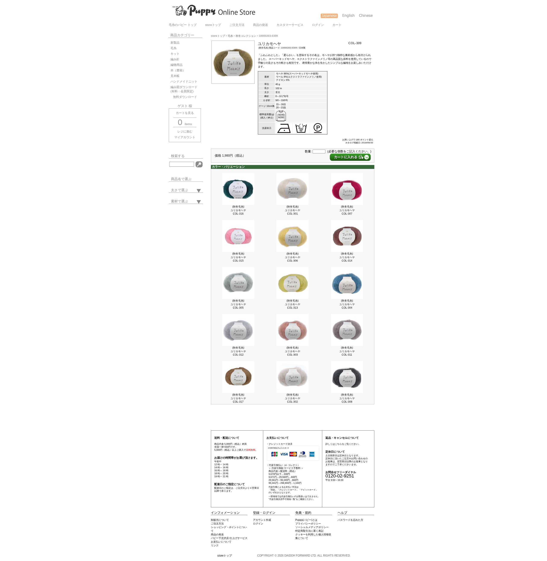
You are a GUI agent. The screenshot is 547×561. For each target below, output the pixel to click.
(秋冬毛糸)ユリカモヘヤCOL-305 (238, 304)
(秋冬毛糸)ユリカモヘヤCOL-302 (292, 398)
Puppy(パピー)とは (306, 519)
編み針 (175, 59)
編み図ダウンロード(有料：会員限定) (184, 89)
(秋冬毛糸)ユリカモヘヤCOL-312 (238, 351)
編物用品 (176, 64)
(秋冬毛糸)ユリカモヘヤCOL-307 (347, 210)
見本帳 (175, 76)
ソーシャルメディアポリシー (312, 527)
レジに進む (184, 131)
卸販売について (220, 519)
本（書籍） (178, 70)
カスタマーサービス (289, 25)
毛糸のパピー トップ (183, 25)
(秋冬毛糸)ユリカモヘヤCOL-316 (238, 210)
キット (175, 53)
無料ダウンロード (184, 97)
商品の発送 (260, 25)
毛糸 (173, 48)
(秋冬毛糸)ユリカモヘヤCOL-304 (347, 304)
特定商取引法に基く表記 (309, 530)
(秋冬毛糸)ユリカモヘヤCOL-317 (238, 398)
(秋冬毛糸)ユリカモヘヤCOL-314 (347, 257)
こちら (338, 444)
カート (336, 25)
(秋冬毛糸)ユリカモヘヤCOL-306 (292, 257)
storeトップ (213, 25)
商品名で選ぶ (181, 179)
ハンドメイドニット (184, 81)
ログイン (318, 25)
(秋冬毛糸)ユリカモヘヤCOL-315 (238, 257)
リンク (215, 545)
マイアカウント (184, 137)
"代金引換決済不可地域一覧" (282, 499)
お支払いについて (221, 541)
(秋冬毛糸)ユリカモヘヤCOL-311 (347, 351)
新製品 (175, 42)
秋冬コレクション (246, 35)
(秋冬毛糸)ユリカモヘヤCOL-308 (347, 398)
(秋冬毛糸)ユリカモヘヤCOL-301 (292, 210)
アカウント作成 (262, 519)
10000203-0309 (268, 35)
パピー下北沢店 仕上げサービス (229, 538)
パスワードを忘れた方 (350, 519)
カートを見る (185, 113)
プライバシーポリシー (308, 523)
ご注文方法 (236, 25)
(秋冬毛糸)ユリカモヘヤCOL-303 (292, 351)
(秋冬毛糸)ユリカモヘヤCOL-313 (292, 304)
